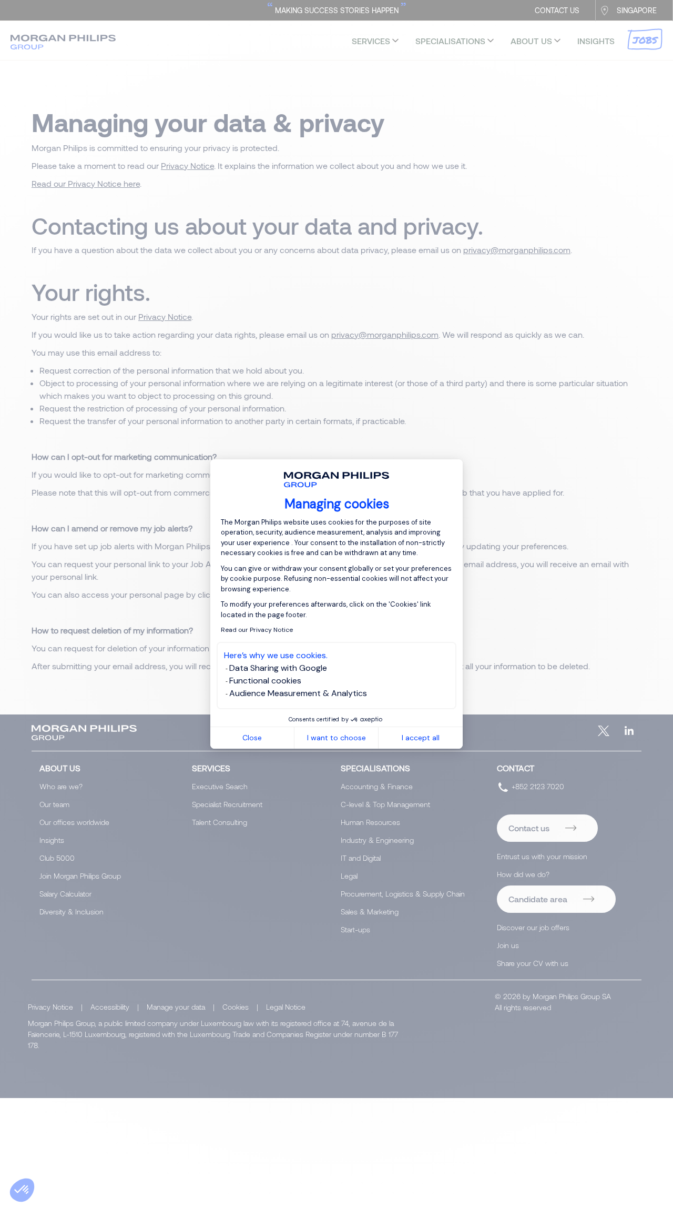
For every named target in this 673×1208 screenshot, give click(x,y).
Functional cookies (265, 680)
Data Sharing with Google (278, 667)
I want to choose (336, 737)
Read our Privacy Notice (257, 630)
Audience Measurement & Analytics (298, 693)
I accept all (421, 737)
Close (252, 737)
